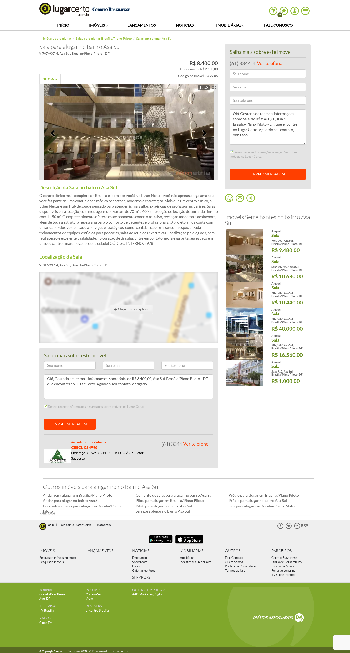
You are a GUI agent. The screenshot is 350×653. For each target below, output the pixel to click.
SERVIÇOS (141, 577)
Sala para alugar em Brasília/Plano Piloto (262, 506)
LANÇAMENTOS (99, 551)
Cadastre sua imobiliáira (195, 562)
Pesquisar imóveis (51, 562)
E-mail (110, 366)
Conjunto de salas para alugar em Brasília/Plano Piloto (82, 508)
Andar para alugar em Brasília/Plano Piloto (77, 495)
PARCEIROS (281, 551)
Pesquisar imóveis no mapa (57, 558)
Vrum (89, 598)
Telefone (169, 366)
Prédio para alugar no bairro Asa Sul (258, 500)
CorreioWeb (94, 594)
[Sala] (244, 242)
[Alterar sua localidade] (273, 11)
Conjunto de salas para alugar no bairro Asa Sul (174, 495)
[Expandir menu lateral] (305, 11)
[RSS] (301, 528)
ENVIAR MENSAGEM (70, 424)
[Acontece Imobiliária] (57, 456)
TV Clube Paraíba (283, 575)
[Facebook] (280, 528)
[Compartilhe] (250, 198)
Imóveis (97, 25)
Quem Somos (234, 562)
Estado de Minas (282, 566)
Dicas (136, 566)
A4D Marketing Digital (147, 594)
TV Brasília (46, 610)
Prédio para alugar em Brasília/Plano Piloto (264, 495)
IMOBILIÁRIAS (191, 551)
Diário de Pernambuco (286, 562)
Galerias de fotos (143, 570)
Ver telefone (195, 444)
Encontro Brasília (97, 610)
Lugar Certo (64, 9)
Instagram (104, 525)
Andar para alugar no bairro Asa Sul (71, 500)
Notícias (185, 25)
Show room (139, 562)
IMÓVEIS (47, 551)
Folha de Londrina (283, 570)
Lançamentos (141, 25)
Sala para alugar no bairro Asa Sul (163, 511)
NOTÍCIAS (140, 551)
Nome (51, 366)
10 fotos (50, 79)
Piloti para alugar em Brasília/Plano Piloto (170, 500)
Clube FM (45, 622)
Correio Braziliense (284, 558)
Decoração (139, 558)
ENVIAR (268, 174)
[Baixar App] (160, 544)
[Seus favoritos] (229, 198)
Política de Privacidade (240, 566)
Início (63, 25)
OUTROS (232, 551)
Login (50, 525)
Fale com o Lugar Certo (75, 525)
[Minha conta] (294, 11)
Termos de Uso (235, 570)
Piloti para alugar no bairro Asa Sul (164, 506)
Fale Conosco (278, 25)
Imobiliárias (229, 25)
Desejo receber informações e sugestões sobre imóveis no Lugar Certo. (95, 406)
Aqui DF (44, 598)
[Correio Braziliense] (111, 8)
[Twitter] (289, 528)
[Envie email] (240, 198)
